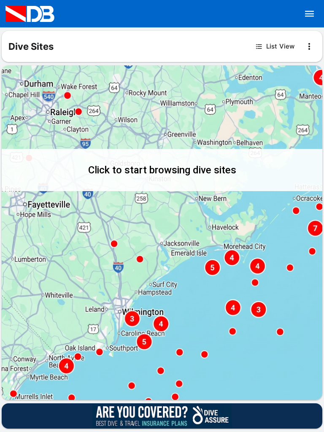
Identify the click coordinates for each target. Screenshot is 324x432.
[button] (309, 14)
